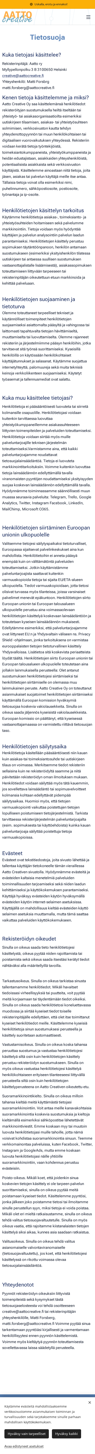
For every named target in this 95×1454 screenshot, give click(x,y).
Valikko (88, 16)
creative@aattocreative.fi (23, 75)
